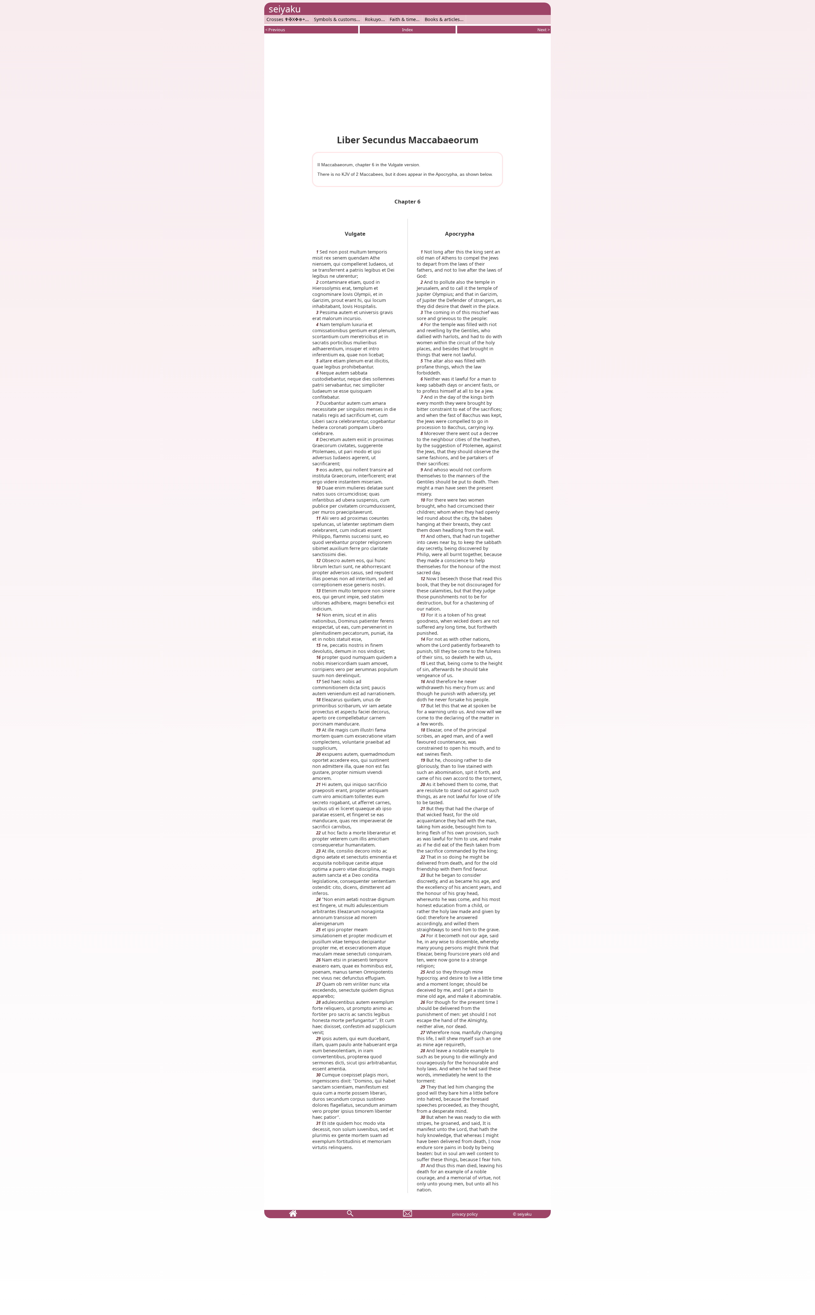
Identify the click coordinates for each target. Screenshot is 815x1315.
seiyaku (285, 9)
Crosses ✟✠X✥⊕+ (285, 19)
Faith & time (403, 19)
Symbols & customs (335, 19)
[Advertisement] (407, 82)
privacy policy (465, 1214)
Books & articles (442, 19)
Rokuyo (373, 19)
